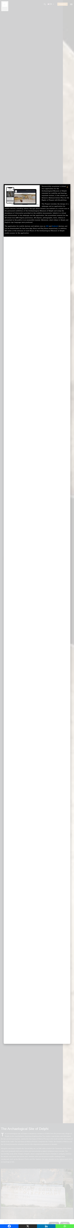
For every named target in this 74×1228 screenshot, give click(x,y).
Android (55, 226)
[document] (37, 614)
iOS (47, 226)
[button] (67, 187)
